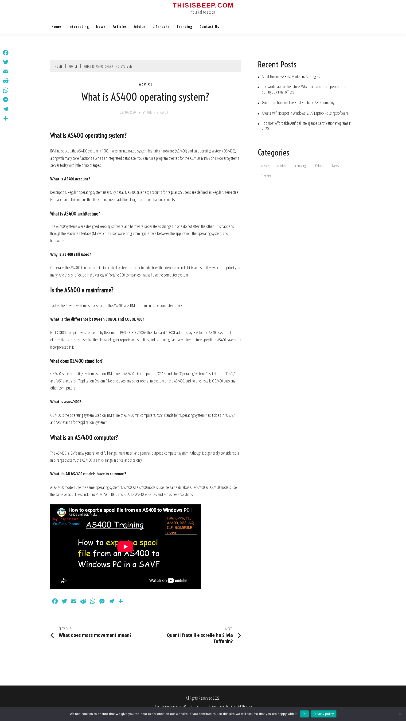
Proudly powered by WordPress (176, 706)
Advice (139, 26)
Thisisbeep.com (203, 5)
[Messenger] (5, 99)
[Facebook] (5, 52)
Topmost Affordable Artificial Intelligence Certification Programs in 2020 (306, 126)
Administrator (157, 112)
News (101, 26)
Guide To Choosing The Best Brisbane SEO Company (298, 102)
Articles (120, 26)
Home (56, 26)
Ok (304, 714)
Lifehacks (161, 26)
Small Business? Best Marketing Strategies (291, 76)
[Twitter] (5, 62)
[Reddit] (5, 81)
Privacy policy (323, 714)
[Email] (5, 71)
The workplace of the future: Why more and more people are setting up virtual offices (304, 89)
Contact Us (209, 26)
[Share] (5, 118)
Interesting (78, 26)
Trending (184, 26)
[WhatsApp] (5, 90)
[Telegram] (5, 109)
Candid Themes (242, 706)
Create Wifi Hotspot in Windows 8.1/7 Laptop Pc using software (305, 113)
